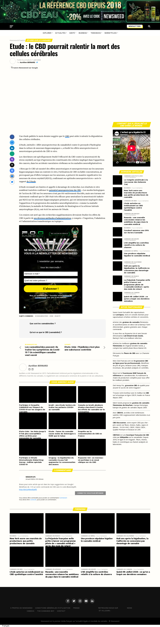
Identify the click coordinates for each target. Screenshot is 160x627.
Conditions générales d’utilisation (52, 608)
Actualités (60, 33)
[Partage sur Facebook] (12, 137)
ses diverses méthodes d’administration (52, 218)
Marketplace (111, 33)
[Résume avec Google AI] (12, 170)
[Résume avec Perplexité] (12, 159)
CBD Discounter (119, 423)
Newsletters (135, 26)
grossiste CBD (131, 385)
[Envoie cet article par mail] (12, 176)
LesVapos (120, 315)
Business (83, 33)
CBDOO (120, 413)
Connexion (63, 498)
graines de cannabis (131, 322)
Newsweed (14, 40)
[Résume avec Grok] (12, 165)
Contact (61, 611)
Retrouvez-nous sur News (115, 608)
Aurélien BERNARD (27, 62)
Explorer (47, 33)
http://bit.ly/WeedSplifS (28, 489)
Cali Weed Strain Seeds (133, 336)
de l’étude (31, 181)
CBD (67, 136)
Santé (72, 33)
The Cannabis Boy (45, 611)
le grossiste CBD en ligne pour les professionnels (130, 362)
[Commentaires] (12, 182)
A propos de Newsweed (21, 608)
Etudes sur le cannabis (39, 40)
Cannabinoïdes (42, 316)
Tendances (96, 33)
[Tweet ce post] (12, 142)
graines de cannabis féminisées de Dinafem (131, 404)
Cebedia (30, 611)
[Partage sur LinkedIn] (12, 148)
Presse (76, 608)
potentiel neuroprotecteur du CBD (65, 190)
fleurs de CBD (129, 353)
